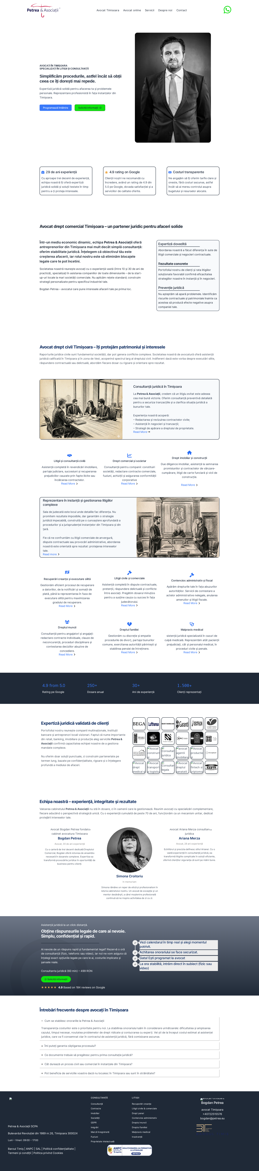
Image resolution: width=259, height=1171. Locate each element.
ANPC (29, 1148)
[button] (56, 108)
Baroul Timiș (16, 1148)
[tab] (129, 1029)
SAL (38, 1148)
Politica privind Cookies (48, 1153)
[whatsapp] (227, 9)
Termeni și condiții (19, 1153)
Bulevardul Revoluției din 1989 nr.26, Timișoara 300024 (43, 1133)
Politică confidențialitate (58, 1148)
